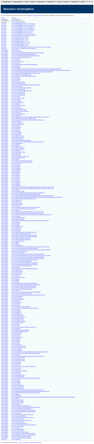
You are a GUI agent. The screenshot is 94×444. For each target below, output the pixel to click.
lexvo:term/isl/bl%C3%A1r (17, 226)
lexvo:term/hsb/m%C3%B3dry (18, 217)
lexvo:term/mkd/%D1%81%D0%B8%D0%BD (22, 289)
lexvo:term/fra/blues (16, 172)
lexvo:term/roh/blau (16, 340)
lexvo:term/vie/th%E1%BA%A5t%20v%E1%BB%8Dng (24, 424)
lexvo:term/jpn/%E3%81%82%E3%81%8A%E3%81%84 (24, 232)
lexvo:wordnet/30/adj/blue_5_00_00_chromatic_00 (23, 26)
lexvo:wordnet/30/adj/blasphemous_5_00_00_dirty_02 (24, 25)
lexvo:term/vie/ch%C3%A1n (18, 419)
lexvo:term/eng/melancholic (18, 124)
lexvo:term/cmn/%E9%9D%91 (18, 93)
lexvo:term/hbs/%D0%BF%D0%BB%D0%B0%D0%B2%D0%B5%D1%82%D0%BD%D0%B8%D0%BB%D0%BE (37, 197)
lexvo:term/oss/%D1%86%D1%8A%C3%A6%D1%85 (24, 327)
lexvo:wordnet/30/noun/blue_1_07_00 (20, 39)
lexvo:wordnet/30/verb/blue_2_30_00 (20, 45)
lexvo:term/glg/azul (16, 184)
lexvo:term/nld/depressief (17, 314)
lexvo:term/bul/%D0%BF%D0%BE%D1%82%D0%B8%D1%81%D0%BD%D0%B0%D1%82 (32, 71)
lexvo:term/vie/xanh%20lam (18, 426)
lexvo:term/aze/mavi (16, 63)
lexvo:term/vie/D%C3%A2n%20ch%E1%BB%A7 (22, 414)
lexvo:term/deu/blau (16, 106)
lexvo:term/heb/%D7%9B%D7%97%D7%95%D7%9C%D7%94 (26, 207)
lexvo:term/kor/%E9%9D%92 (18, 252)
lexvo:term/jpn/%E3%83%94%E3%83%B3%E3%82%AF (24, 235)
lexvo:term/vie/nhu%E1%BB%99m (19, 423)
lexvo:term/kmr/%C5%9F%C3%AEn (20, 251)
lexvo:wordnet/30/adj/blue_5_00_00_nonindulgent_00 (23, 29)
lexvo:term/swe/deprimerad (18, 388)
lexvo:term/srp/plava (16, 379)
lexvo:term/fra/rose (16, 174)
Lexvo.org (5, 15)
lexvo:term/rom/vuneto (17, 344)
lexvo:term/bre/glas (16, 67)
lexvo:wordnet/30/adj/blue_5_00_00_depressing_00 (23, 28)
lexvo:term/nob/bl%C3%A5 (18, 318)
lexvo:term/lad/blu (15, 267)
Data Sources (26, 442)
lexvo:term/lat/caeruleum (17, 271)
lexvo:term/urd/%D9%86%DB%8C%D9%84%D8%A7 (24, 410)
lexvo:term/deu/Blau (16, 103)
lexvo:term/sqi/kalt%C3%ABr (18, 376)
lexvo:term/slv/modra (16, 363)
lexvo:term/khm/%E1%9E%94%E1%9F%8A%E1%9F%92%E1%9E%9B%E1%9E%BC (31, 249)
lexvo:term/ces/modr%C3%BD (18, 83)
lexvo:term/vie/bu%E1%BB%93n (19, 416)
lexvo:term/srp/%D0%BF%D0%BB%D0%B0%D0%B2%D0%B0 (26, 378)
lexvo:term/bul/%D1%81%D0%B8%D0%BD (21, 74)
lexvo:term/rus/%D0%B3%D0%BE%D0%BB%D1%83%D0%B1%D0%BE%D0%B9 (30, 351)
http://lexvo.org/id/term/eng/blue (36, 15)
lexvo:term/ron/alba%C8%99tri (18, 346)
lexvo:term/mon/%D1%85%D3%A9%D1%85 (21, 293)
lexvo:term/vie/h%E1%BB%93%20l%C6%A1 (21, 420)
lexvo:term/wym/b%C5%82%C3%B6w (20, 432)
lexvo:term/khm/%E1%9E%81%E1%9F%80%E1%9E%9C (25, 248)
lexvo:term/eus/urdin (16, 134)
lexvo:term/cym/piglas (16, 101)
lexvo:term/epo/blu (16, 130)
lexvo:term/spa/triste (16, 372)
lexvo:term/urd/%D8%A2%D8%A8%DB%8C (21, 408)
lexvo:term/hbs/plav (16, 206)
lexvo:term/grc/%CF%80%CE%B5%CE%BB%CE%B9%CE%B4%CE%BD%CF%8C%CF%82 (33, 187)
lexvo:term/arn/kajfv (16, 58)
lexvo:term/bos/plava (16, 66)
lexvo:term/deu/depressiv (17, 108)
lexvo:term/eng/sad (16, 125)
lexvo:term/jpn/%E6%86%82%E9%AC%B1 (21, 238)
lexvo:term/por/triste (16, 338)
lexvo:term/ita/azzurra (16, 227)
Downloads (41, 2)
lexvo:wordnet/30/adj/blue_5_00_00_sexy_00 (22, 32)
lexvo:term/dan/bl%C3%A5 (18, 102)
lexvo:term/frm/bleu (16, 175)
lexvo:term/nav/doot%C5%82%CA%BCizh (21, 306)
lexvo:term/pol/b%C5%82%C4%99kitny (20, 330)
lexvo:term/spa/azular (16, 368)
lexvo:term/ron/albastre (17, 349)
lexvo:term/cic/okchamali (17, 86)
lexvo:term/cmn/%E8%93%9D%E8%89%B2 (21, 87)
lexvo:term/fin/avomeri (16, 146)
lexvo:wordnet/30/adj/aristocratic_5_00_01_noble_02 (23, 23)
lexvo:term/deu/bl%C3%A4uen (18, 105)
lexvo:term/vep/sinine (16, 413)
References (51, 2)
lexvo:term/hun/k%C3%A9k (18, 219)
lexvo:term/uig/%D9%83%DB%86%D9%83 (21, 405)
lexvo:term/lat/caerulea (17, 270)
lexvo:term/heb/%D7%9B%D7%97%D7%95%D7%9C (24, 209)
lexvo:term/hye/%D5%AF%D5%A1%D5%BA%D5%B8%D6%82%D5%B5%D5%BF (30, 220)
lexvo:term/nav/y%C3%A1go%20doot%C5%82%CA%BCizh (25, 308)
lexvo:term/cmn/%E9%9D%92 (18, 95)
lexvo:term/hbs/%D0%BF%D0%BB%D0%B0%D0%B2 (24, 198)
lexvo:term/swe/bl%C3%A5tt (18, 385)
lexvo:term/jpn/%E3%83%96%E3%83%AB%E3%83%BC (24, 236)
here (73, 15)
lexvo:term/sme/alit (16, 365)
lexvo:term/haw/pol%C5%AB (18, 191)
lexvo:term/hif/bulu (16, 210)
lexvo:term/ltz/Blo (15, 280)
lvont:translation (4, 50)
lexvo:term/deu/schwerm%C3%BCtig (20, 111)
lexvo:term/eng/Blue (16, 439)
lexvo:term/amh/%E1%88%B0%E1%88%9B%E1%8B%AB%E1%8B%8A (28, 52)
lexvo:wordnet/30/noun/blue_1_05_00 (20, 36)
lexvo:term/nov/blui (16, 324)
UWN (82, 2)
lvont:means (3, 23)
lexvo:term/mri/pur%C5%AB (18, 299)
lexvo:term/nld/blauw (16, 312)
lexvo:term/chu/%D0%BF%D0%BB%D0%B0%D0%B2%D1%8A (26, 85)
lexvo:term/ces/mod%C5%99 (18, 82)
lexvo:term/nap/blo (16, 305)
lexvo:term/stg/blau (16, 381)
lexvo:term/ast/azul (16, 60)
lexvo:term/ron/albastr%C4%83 (19, 347)
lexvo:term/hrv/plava (16, 216)
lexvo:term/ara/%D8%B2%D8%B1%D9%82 (21, 57)
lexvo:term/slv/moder (16, 362)
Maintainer (75, 2)
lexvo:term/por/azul (16, 335)
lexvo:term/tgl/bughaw (16, 395)
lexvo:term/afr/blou (16, 50)
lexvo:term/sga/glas (16, 354)
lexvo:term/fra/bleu (16, 171)
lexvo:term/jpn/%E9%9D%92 (18, 241)
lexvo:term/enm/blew (16, 127)
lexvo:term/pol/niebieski (17, 333)
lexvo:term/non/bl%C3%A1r (18, 319)
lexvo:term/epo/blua (16, 128)
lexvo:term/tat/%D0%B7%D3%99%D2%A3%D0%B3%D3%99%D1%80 (28, 389)
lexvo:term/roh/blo (16, 343)
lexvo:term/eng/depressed (17, 122)
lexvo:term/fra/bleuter (16, 169)
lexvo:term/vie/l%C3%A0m (17, 421)
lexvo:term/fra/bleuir (16, 166)
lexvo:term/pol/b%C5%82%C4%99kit (20, 331)
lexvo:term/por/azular (16, 334)
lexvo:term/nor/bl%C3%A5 (17, 322)
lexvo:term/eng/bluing (16, 121)
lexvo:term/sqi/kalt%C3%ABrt (18, 375)
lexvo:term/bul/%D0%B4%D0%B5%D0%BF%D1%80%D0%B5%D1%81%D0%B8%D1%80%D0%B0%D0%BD (36, 68)
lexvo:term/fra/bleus (16, 168)
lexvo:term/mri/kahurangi (17, 296)
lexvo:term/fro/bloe (16, 176)
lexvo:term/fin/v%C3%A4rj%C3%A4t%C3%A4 (22, 162)
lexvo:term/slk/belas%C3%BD (18, 357)
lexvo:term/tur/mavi (16, 404)
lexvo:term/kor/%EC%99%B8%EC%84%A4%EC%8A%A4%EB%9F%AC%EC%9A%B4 (31, 255)
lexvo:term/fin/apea (16, 144)
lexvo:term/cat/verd (16, 80)
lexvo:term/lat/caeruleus (17, 273)
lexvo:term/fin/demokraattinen (18, 147)
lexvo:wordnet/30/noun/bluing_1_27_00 (20, 44)
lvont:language (4, 19)
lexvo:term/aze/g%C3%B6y (18, 61)
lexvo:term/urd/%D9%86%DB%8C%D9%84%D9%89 (23, 411)
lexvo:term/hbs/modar (16, 201)
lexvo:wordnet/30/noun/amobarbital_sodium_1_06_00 (23, 35)
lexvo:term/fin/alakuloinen (17, 143)
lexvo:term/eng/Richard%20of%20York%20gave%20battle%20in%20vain (28, 120)
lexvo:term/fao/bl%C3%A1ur (18, 137)
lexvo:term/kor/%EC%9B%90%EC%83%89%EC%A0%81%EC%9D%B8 (28, 258)
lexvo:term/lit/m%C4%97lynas (18, 277)
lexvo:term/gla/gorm (16, 181)
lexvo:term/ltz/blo (15, 281)
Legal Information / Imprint (35, 442)
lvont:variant (3, 439)
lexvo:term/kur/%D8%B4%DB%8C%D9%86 (21, 265)
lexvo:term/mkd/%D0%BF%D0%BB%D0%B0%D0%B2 (24, 286)
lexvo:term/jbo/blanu (16, 230)
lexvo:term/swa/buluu (16, 384)
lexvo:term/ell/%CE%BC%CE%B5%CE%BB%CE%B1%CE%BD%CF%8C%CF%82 (30, 117)
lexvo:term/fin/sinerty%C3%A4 (18, 152)
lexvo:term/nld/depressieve (18, 315)
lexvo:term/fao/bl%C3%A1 (17, 138)
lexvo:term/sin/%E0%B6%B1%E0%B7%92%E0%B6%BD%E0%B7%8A (28, 356)
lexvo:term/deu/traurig (16, 112)
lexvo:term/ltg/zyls (16, 279)
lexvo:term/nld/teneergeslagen (18, 316)
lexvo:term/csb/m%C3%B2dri (18, 98)
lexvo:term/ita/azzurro (16, 229)
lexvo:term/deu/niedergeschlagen (19, 109)
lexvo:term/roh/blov (16, 341)
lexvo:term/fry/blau (16, 179)
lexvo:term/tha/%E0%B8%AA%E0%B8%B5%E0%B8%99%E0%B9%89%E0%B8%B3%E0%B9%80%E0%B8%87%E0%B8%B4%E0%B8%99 (43, 397)
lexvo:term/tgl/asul (16, 394)
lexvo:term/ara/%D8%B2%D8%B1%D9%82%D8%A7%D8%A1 (26, 55)
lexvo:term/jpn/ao (15, 244)
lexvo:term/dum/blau (16, 115)
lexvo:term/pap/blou (16, 328)
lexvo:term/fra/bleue (16, 165)
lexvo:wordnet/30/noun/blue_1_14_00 (20, 41)
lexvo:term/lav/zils (16, 276)
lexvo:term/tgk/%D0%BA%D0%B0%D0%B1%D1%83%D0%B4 (26, 392)
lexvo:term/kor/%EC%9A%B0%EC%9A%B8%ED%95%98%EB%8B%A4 (28, 257)
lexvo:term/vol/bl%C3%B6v (18, 430)
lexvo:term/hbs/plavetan (17, 203)
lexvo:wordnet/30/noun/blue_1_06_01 (20, 38)
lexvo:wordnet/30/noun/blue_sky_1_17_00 (21, 42)
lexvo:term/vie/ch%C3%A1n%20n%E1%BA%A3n (23, 417)
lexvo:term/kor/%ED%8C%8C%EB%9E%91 (21, 261)
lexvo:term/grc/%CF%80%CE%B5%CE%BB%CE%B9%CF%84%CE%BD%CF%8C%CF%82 (33, 188)
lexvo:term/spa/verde (16, 373)
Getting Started (17, 2)
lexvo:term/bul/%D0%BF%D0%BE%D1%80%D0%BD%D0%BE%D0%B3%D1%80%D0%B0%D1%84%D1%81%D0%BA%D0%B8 (41, 70)
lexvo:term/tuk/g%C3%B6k (18, 400)
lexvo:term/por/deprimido (17, 337)
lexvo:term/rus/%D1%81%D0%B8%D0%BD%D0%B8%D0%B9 (26, 353)
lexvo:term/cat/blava (16, 79)
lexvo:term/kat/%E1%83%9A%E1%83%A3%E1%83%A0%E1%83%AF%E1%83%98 (30, 246)
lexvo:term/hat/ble (15, 190)
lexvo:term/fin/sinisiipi (16, 155)
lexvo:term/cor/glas (16, 96)
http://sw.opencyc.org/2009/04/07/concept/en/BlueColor (24, 48)
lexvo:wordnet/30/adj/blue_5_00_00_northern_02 (22, 31)
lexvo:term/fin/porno (16, 150)
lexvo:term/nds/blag (16, 309)
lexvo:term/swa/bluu (16, 382)
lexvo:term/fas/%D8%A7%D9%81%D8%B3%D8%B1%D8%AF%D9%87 (28, 141)
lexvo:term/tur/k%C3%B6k (17, 403)
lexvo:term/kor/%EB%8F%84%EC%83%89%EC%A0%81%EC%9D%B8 (28, 254)
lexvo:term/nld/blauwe (16, 311)
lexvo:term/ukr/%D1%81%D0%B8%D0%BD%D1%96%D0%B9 (26, 407)
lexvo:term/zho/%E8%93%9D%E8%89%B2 (21, 436)
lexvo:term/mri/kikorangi (17, 297)
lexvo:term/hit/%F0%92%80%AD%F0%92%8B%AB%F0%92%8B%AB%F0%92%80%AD (32, 214)
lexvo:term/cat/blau (16, 77)
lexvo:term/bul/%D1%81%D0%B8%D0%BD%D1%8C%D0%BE (26, 73)
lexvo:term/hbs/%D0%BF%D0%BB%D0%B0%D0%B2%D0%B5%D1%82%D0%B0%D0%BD (32, 195)
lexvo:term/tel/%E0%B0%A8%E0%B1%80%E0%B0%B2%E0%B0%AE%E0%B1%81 (30, 391)
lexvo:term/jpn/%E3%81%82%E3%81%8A (21, 233)
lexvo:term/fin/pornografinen (18, 149)
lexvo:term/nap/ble (16, 303)
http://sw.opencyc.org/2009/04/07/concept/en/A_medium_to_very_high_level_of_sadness (31, 47)
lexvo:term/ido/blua (16, 222)
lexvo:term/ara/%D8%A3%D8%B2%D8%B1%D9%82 (23, 54)
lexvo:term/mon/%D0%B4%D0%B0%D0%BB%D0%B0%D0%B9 (26, 292)
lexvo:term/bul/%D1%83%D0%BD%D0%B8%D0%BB (24, 76)
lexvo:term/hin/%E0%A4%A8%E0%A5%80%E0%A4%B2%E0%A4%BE (27, 211)
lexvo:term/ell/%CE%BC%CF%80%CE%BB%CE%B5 (24, 118)
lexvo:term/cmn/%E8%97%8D (18, 92)
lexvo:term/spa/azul (16, 369)
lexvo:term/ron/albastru (17, 350)
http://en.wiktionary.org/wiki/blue (19, 22)
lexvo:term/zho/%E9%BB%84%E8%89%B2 (21, 438)
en (14, 20)
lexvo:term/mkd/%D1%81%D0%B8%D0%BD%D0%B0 (24, 287)
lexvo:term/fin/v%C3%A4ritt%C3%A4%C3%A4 (22, 160)
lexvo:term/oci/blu (15, 325)
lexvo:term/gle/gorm (16, 182)
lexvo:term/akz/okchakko (17, 51)
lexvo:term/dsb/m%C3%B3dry (18, 114)
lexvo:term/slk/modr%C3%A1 (18, 359)
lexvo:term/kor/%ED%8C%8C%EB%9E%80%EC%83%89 (25, 260)
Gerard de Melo (14, 442)
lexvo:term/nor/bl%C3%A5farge (19, 321)
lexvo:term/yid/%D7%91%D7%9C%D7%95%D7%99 (23, 435)
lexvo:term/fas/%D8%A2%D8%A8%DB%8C (21, 140)
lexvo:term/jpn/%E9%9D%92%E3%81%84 (21, 239)
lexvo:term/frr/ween (16, 178)
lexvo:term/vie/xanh (16, 427)
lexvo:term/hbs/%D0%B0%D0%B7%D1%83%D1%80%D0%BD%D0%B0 (28, 192)
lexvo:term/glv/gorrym (16, 185)
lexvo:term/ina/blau (16, 223)
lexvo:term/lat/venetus (16, 274)
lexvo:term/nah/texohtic (17, 302)
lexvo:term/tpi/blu (15, 398)
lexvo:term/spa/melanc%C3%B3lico (19, 370)
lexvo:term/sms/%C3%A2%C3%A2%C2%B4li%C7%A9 (24, 366)
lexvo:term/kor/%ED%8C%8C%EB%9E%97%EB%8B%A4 (25, 262)
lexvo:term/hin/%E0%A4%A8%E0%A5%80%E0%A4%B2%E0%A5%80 (27, 213)
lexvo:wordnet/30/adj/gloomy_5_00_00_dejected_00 (23, 33)
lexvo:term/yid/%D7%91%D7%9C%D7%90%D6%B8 (23, 433)
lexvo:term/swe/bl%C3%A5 (18, 386)
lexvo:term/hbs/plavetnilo (17, 204)
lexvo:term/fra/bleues (16, 163)
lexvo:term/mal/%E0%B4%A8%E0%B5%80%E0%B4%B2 (24, 283)
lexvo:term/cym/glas (16, 99)
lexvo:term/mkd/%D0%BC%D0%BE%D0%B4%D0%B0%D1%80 (26, 284)
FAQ (26, 2)
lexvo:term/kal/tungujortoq (17, 245)
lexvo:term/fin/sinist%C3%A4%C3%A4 (20, 156)
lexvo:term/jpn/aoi (15, 242)
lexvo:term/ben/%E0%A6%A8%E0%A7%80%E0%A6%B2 (24, 64)
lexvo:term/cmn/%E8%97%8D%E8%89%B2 (21, 90)
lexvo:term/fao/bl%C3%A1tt (18, 136)
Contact (66, 2)
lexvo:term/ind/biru (16, 225)
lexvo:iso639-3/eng (16, 19)
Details (33, 2)
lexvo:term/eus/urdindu (17, 133)
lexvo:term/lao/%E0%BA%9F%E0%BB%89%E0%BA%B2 (24, 268)
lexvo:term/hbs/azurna (17, 200)
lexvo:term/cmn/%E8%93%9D (18, 89)
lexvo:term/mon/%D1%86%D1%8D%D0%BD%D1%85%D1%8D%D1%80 (28, 295)
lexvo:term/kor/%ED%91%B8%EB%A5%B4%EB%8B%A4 (25, 264)
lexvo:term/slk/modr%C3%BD (18, 360)
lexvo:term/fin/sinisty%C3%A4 (18, 157)
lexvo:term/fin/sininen (16, 153)
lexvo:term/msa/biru (16, 300)
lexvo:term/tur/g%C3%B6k (17, 401)
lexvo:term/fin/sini (15, 159)
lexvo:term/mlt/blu (15, 290)
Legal (59, 2)
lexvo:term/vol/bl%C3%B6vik (18, 429)
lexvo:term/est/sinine (16, 131)
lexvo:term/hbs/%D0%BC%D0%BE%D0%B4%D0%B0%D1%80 (26, 194)
